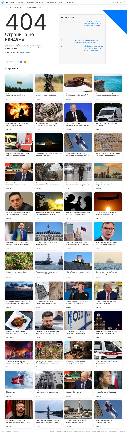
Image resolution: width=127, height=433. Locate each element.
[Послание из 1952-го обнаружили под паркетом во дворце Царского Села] (108, 147)
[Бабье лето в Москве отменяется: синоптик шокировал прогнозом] (78, 177)
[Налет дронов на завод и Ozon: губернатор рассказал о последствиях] (19, 147)
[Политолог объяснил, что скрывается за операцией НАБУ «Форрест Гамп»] (19, 414)
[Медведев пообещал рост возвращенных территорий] (108, 384)
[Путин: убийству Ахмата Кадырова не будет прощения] (19, 177)
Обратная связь (113, 431)
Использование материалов (99, 431)
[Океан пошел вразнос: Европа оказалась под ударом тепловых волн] (108, 87)
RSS (46, 431)
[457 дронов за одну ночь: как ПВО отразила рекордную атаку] (49, 206)
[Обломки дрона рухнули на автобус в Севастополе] (78, 414)
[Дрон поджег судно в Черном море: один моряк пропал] (108, 266)
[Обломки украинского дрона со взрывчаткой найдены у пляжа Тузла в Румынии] (49, 414)
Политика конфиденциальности (81, 431)
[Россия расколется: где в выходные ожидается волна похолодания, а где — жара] (49, 87)
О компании (9, 431)
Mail (3, 431)
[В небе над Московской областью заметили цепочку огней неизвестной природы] (108, 325)
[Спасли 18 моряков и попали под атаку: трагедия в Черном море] (19, 295)
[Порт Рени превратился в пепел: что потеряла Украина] (19, 117)
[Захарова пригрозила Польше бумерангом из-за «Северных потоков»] (78, 236)
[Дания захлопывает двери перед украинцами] (19, 384)
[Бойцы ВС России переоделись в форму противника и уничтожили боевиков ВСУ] (78, 206)
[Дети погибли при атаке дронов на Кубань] (108, 117)
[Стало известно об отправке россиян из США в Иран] (108, 206)
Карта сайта (122, 431)
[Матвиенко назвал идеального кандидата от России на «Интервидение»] (78, 295)
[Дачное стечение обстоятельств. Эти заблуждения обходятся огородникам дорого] (49, 355)
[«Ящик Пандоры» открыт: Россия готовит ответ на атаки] (78, 266)
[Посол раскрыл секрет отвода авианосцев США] (49, 266)
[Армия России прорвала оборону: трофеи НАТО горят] (49, 147)
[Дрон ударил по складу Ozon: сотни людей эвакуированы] (78, 325)
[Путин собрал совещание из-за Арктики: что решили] (78, 384)
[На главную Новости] (9, 2)
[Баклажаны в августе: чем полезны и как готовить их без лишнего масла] (19, 325)
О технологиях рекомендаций (64, 431)
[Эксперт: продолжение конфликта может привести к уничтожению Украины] (49, 177)
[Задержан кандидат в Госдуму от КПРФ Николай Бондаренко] (78, 87)
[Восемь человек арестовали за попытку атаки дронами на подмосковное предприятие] (49, 117)
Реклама (16, 431)
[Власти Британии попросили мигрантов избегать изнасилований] (108, 177)
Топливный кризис (35, 7)
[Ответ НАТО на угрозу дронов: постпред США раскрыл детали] (19, 236)
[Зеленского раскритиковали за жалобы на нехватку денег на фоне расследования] (49, 325)
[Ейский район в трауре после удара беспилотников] (108, 355)
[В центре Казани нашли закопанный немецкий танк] (49, 295)
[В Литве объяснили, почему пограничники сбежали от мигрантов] (19, 87)
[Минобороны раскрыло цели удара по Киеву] (49, 236)
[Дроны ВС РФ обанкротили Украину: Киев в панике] (78, 355)
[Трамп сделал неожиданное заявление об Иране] (108, 295)
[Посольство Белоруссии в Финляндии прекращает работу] (78, 147)
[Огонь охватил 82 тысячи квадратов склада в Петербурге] (19, 355)
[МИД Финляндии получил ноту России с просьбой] (108, 414)
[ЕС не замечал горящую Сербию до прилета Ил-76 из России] (19, 206)
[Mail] (2, 2)
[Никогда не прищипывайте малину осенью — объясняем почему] (19, 266)
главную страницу (25, 52)
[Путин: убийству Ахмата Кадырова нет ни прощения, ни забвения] (78, 117)
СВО (23, 7)
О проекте (51, 431)
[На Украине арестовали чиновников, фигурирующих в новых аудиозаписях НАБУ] (49, 384)
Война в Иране (13, 7)
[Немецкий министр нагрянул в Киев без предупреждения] (108, 236)
